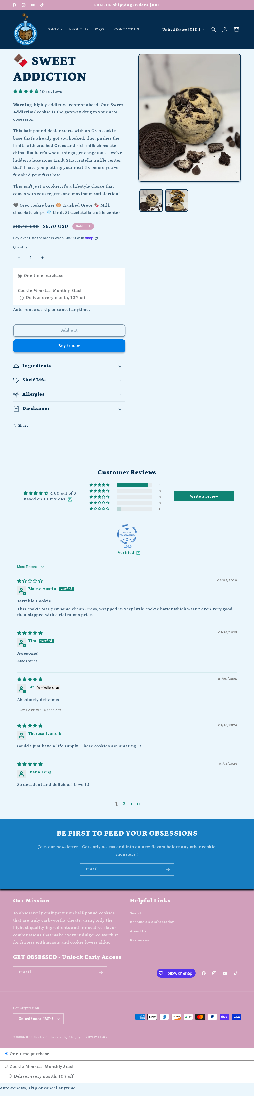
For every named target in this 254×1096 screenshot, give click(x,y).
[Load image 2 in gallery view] (176, 200)
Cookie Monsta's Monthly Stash (42, 1067)
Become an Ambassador (152, 922)
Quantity (20, 247)
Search (136, 913)
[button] (55, 29)
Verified (126, 552)
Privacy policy (96, 1036)
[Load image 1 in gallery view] (151, 200)
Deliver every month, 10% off (43, 1076)
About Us (138, 931)
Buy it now (69, 346)
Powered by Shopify (66, 1037)
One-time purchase (29, 1054)
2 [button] (124, 803)
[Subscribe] (168, 869)
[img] (30, 581)
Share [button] (23, 425)
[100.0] (127, 534)
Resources (139, 940)
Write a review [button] (204, 496)
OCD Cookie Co (38, 1037)
